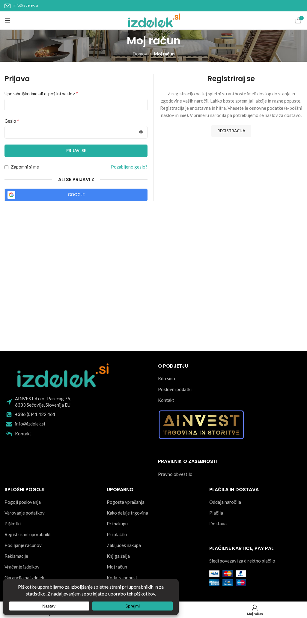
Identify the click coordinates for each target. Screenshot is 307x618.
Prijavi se (76, 150)
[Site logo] (153, 19)
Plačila (216, 512)
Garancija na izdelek (24, 577)
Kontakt (23, 433)
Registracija (231, 130)
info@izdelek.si (25, 5)
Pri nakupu (117, 523)
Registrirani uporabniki (27, 534)
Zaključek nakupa (124, 545)
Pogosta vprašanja (126, 502)
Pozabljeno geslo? (129, 166)
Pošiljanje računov (23, 545)
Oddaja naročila (225, 502)
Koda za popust (122, 577)
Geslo (11, 121)
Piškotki (12, 523)
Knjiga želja (118, 556)
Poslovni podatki (175, 389)
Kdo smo (166, 378)
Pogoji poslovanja (22, 502)
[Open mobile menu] (7, 20)
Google (76, 194)
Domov (140, 53)
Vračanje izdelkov (22, 566)
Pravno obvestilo (175, 474)
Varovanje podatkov (24, 512)
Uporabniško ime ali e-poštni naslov (41, 93)
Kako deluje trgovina (127, 512)
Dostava (218, 523)
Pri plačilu (117, 534)
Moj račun (117, 566)
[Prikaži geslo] (141, 132)
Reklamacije (16, 556)
